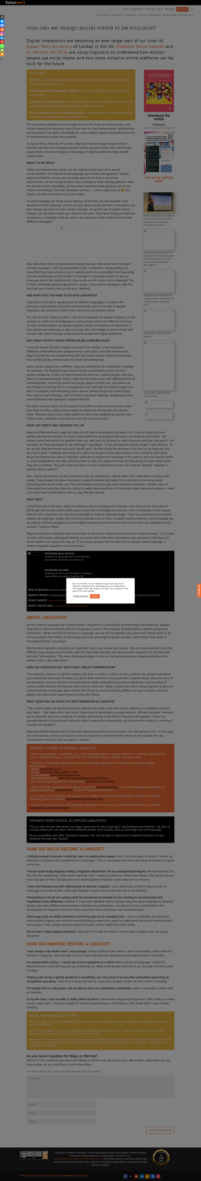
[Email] (2, 50)
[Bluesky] (2, 21)
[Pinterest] (2, 42)
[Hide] (1, 59)
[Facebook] (2, 25)
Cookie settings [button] (80, 596)
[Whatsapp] (2, 46)
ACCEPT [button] (95, 596)
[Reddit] (2, 30)
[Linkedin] (2, 38)
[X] (2, 17)
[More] (2, 54)
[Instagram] (2, 34)
